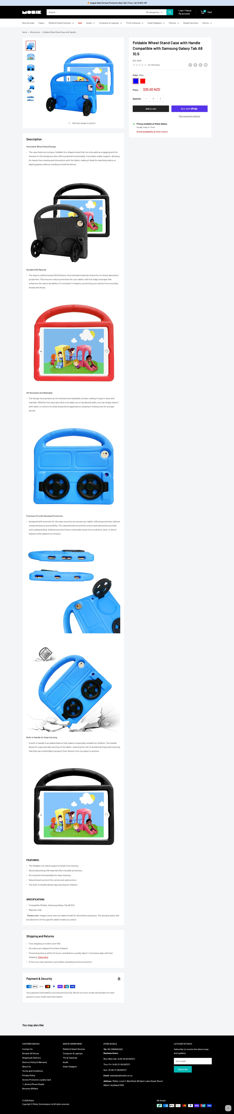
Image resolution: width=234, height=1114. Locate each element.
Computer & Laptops (109, 23)
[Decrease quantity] (146, 99)
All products (35, 32)
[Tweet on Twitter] (200, 65)
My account (184, 13)
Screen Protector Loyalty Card (36, 1079)
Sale (80, 23)
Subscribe (183, 1069)
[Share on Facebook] (190, 65)
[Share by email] (206, 65)
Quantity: (137, 98)
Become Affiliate (30, 1088)
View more (43, 957)
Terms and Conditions (32, 1071)
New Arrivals (28, 23)
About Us (26, 1066)
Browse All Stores (30, 1053)
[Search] (169, 12)
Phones (172, 23)
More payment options (189, 116)
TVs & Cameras (133, 23)
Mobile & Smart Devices (60, 23)
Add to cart (151, 108)
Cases (41, 23)
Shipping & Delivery (31, 1057)
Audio (89, 23)
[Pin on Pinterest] (195, 65)
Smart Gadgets (155, 23)
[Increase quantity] (160, 99)
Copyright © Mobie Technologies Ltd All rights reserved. (46, 1104)
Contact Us (27, 1049)
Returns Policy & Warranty (34, 1062)
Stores (205, 23)
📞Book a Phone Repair (33, 1084)
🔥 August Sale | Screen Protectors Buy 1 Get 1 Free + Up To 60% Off (117, 3)
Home (24, 32)
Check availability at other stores (152, 131)
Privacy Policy (28, 1075)
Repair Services (190, 23)
